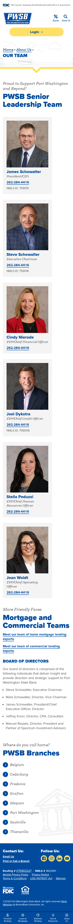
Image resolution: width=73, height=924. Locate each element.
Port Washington (24, 812)
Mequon (17, 803)
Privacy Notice (40, 874)
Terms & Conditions (15, 878)
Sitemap (61, 878)
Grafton (16, 793)
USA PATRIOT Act (41, 878)
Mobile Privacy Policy (15, 874)
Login (35, 32)
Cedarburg (19, 774)
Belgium (17, 765)
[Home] (17, 18)
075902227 (23, 871)
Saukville (17, 822)
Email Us (8, 856)
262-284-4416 (18, 182)
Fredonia (17, 784)
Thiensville (19, 832)
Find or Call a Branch (16, 861)
